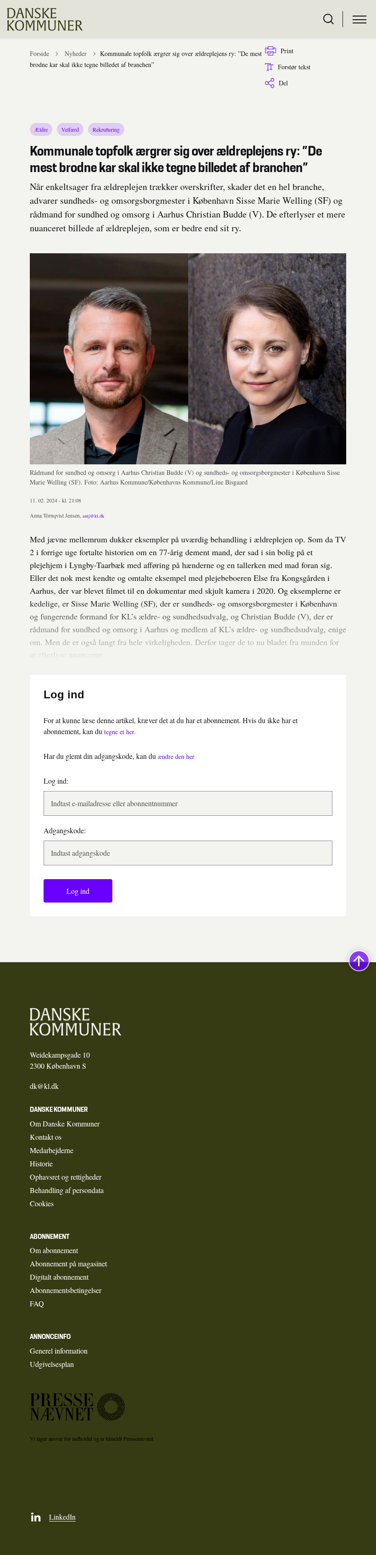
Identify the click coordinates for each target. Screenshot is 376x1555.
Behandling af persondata (67, 1190)
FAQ (37, 1303)
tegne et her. (120, 731)
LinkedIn (62, 1517)
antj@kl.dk (93, 516)
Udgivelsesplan (52, 1364)
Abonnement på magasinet (68, 1263)
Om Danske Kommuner (65, 1123)
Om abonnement (54, 1250)
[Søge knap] (328, 19)
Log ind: (56, 781)
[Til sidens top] (359, 961)
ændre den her (176, 756)
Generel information (59, 1350)
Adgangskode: (65, 830)
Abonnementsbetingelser (65, 1290)
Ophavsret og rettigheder (65, 1177)
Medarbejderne (51, 1150)
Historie (41, 1163)
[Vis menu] (359, 19)
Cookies (42, 1203)
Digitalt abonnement (59, 1277)
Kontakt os (45, 1137)
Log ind (77, 891)
